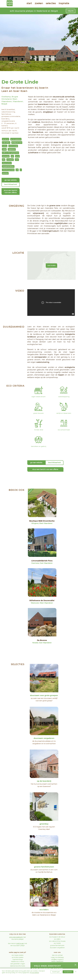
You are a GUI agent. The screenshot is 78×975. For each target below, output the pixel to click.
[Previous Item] (3, 43)
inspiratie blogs (17, 959)
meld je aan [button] (20, 943)
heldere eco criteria (17, 961)
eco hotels (57, 943)
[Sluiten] (76, 971)
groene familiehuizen (57, 945)
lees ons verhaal (57, 955)
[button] (70, 11)
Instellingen (56, 972)
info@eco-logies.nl (57, 959)
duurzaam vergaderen (57, 947)
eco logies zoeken (17, 955)
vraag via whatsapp (57, 957)
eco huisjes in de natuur (57, 937)
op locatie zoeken (17, 957)
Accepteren (68, 972)
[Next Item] (75, 43)
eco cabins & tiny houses (57, 941)
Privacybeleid (34, 972)
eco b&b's (57, 939)
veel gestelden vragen (17, 964)
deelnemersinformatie (17, 966)
